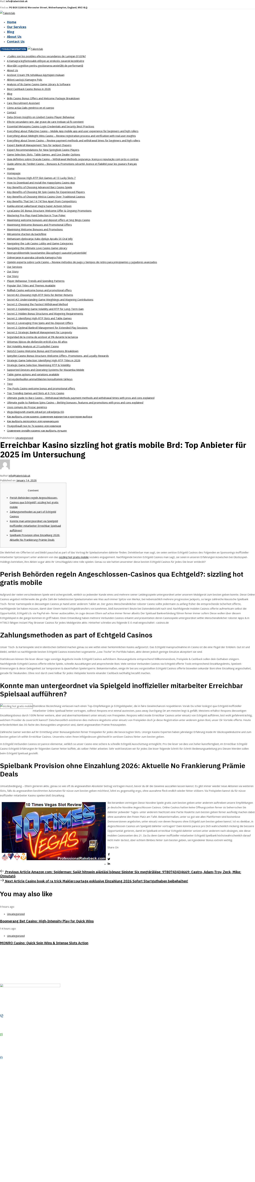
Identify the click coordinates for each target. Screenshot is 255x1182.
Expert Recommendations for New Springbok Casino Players (43, 149)
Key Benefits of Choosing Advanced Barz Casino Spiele (39, 187)
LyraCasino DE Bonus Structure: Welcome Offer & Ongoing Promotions (49, 210)
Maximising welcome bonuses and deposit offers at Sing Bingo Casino (48, 220)
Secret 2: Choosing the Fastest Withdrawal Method (37, 304)
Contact (11, 112)
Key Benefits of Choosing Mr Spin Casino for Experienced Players (46, 192)
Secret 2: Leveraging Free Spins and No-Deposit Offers (40, 323)
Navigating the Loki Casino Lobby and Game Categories (40, 243)
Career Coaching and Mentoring (25, 1153)
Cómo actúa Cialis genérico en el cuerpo (30, 107)
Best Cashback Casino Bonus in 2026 (29, 89)
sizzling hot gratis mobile (74, 557)
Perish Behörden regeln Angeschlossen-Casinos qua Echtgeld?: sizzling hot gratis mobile (34, 502)
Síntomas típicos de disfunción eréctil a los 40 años (37, 341)
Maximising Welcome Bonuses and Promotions (35, 229)
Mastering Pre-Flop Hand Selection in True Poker (36, 215)
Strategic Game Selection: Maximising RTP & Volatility (39, 365)
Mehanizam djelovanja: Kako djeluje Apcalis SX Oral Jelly (40, 238)
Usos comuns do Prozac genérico (27, 407)
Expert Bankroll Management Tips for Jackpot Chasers (39, 145)
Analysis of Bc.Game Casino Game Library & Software (38, 84)
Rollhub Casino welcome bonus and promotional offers (39, 290)
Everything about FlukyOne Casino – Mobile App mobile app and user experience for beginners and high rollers (72, 131)
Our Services (16, 27)
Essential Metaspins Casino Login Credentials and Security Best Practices (50, 126)
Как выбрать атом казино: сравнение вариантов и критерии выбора (49, 416)
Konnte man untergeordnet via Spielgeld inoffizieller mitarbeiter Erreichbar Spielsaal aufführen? (35, 525)
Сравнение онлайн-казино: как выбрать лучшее (37, 430)
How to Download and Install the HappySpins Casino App (41, 182)
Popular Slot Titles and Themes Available (31, 285)
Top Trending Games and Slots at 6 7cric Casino (35, 393)
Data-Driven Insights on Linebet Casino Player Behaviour (41, 117)
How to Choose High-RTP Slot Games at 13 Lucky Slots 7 (41, 178)
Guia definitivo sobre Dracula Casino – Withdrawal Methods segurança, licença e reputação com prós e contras (73, 159)
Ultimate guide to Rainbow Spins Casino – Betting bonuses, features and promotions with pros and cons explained (75, 402)
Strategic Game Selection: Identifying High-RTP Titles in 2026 (43, 360)
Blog (10, 32)
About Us (14, 36)
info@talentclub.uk (19, 475)
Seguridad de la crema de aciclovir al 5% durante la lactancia (42, 337)
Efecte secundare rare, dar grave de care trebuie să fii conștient (45, 121)
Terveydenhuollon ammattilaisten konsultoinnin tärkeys (40, 379)
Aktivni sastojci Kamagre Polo (24, 79)
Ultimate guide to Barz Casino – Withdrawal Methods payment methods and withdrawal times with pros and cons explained (80, 397)
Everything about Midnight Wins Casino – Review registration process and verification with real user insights (71, 135)
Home (11, 22)
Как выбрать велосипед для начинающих (33, 421)
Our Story (13, 271)
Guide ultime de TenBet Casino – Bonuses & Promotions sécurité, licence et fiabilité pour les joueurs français (72, 164)
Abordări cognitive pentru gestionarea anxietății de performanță (45, 65)
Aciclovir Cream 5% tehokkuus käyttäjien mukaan (35, 75)
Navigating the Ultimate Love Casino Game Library (37, 248)
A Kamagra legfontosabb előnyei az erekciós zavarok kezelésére (45, 61)
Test (10, 383)
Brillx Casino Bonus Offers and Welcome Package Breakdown (43, 98)
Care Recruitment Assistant (23, 103)
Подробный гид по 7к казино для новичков (34, 426)
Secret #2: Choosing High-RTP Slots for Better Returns (40, 295)
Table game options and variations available (33, 374)
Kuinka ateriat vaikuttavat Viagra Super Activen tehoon (39, 206)
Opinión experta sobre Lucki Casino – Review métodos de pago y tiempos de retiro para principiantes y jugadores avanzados (82, 262)
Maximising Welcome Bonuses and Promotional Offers (39, 224)
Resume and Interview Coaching (25, 1147)
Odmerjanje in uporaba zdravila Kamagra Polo (34, 257)
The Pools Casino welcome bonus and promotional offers (41, 388)
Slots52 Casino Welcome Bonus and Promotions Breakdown (42, 351)
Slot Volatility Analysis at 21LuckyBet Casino (33, 346)
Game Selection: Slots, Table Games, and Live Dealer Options (43, 154)
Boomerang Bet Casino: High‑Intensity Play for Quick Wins (47, 921)
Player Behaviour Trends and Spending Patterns (36, 281)
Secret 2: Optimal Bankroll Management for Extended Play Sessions (47, 327)
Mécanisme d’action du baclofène (26, 234)
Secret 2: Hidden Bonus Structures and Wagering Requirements (45, 313)
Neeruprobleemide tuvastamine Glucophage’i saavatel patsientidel (46, 252)
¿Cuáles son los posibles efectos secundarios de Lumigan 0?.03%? (46, 56)
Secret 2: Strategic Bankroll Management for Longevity (39, 332)
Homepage (13, 173)
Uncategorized (24, 438)
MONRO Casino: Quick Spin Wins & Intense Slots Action (44, 943)
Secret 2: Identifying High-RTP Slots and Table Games (39, 318)
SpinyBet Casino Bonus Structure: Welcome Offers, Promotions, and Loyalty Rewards (58, 355)
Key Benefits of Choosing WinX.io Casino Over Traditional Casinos (46, 196)
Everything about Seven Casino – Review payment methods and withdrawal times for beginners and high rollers (73, 140)
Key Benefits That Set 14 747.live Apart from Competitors (42, 201)
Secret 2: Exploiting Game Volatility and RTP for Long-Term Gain (45, 309)
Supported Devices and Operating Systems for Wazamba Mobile (45, 369)
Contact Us (15, 41)
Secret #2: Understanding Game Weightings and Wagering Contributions (50, 299)
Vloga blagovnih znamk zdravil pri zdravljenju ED (35, 412)
